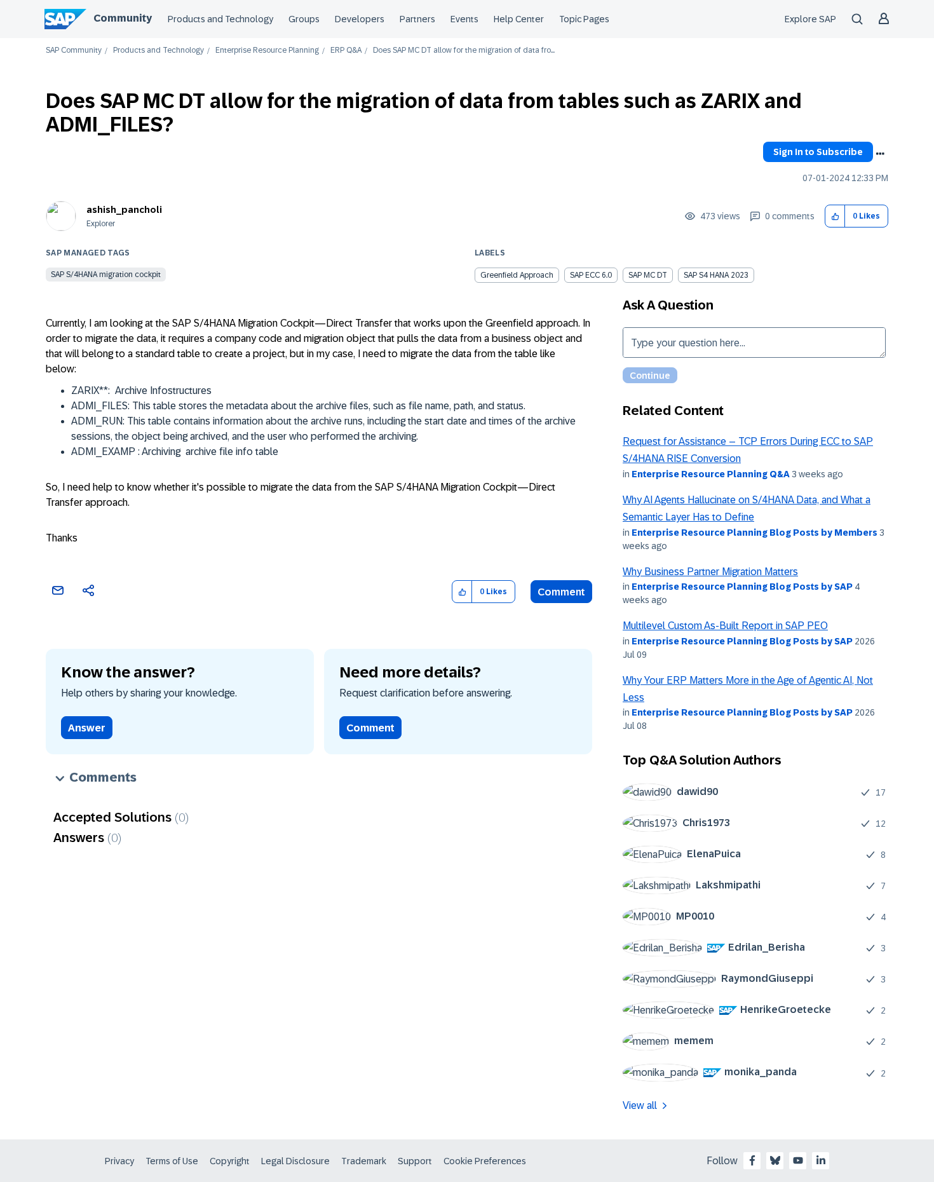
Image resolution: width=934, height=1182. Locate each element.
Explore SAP (810, 19)
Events (464, 19)
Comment (561, 592)
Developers (359, 19)
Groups (304, 19)
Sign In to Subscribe (818, 152)
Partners (417, 19)
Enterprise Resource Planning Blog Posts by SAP (742, 586)
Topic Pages (584, 19)
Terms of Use (172, 1161)
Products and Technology (220, 19)
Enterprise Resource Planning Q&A (711, 474)
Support (415, 1161)
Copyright (230, 1161)
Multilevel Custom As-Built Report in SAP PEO (725, 625)
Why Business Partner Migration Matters (710, 571)
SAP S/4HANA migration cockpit (106, 274)
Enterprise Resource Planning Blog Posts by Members (754, 532)
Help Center (519, 19)
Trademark (363, 1161)
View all (640, 1105)
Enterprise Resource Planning (267, 50)
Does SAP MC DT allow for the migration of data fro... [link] (464, 50)
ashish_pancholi (124, 210)
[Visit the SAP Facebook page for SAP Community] (752, 1160)
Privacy (119, 1161)
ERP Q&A (346, 50)
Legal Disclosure (295, 1161)
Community (122, 18)
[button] (835, 216)
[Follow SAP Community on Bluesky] (775, 1160)
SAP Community (74, 50)
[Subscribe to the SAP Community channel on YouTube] (798, 1160)
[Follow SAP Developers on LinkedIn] (821, 1160)
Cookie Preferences (484, 1161)
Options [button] (880, 154)
